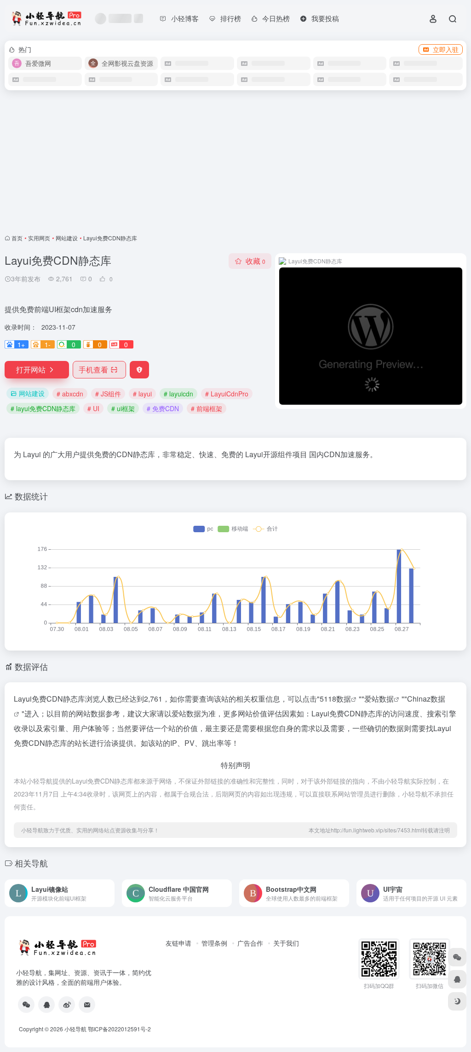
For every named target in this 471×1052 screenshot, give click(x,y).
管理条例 (214, 942)
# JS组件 (108, 393)
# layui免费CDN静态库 (43, 408)
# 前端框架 (206, 408)
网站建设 (67, 238)
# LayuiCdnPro (226, 393)
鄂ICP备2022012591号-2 (119, 1029)
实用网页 (39, 238)
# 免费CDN (163, 408)
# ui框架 (123, 408)
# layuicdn (178, 393)
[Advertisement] (235, 162)
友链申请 (178, 942)
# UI (93, 408)
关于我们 (286, 942)
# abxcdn (70, 393)
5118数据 (335, 698)
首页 (17, 238)
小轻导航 (75, 1029)
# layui (142, 393)
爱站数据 (379, 698)
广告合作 (250, 942)
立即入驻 (446, 49)
